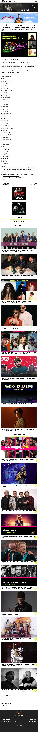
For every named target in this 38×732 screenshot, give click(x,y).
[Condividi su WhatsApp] (7, 59)
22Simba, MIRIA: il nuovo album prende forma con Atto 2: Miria (17, 172)
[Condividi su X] (11, 59)
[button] (15, 59)
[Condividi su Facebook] (9, 59)
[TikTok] (36, 721)
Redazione (4, 57)
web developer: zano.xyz (19, 725)
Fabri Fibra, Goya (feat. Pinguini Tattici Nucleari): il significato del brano (19, 167)
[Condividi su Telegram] (13, 59)
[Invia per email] (17, 59)
